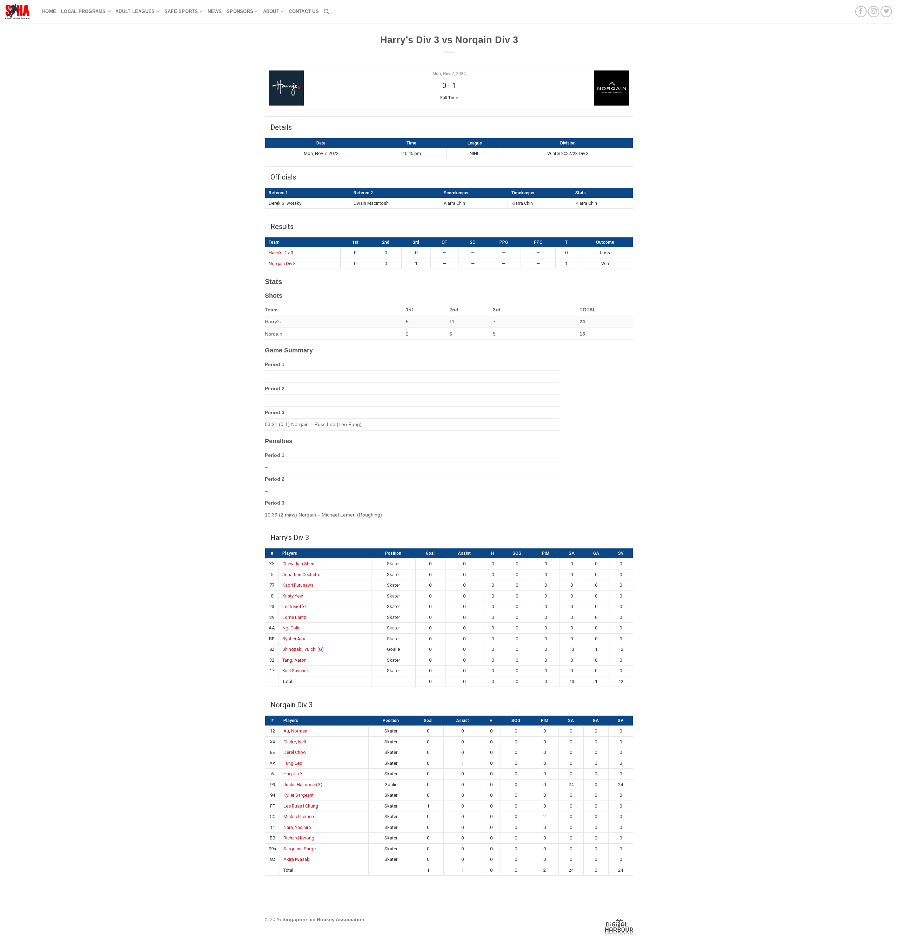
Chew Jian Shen (298, 563)
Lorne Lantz (294, 617)
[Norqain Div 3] (568, 88)
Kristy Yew (292, 596)
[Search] (326, 11)
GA (596, 553)
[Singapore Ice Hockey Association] (18, 11)
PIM (545, 553)
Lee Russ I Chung (300, 806)
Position (393, 553)
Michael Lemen (298, 816)
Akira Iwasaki (296, 859)
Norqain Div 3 (282, 263)
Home (49, 11)
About (271, 11)
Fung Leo (292, 763)
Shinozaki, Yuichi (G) (303, 649)
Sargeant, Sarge (299, 848)
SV (621, 553)
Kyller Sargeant (298, 795)
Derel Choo (294, 752)
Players (289, 553)
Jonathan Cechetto (301, 574)
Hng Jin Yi (293, 773)
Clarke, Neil (294, 741)
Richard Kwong (298, 838)
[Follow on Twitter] (886, 12)
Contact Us (304, 11)
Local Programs (83, 11)
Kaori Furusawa (298, 585)
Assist (464, 553)
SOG (516, 553)
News (215, 11)
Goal (430, 553)
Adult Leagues (135, 11)
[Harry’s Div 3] (329, 88)
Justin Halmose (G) (302, 784)
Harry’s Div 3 (281, 252)
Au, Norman (295, 731)
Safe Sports (181, 11)
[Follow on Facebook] (861, 12)
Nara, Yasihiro (297, 827)
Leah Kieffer (294, 606)
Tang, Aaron (294, 660)
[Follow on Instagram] (873, 12)
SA (572, 553)
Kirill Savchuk (295, 670)
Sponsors (240, 11)
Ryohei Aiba (294, 638)
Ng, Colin (291, 627)
